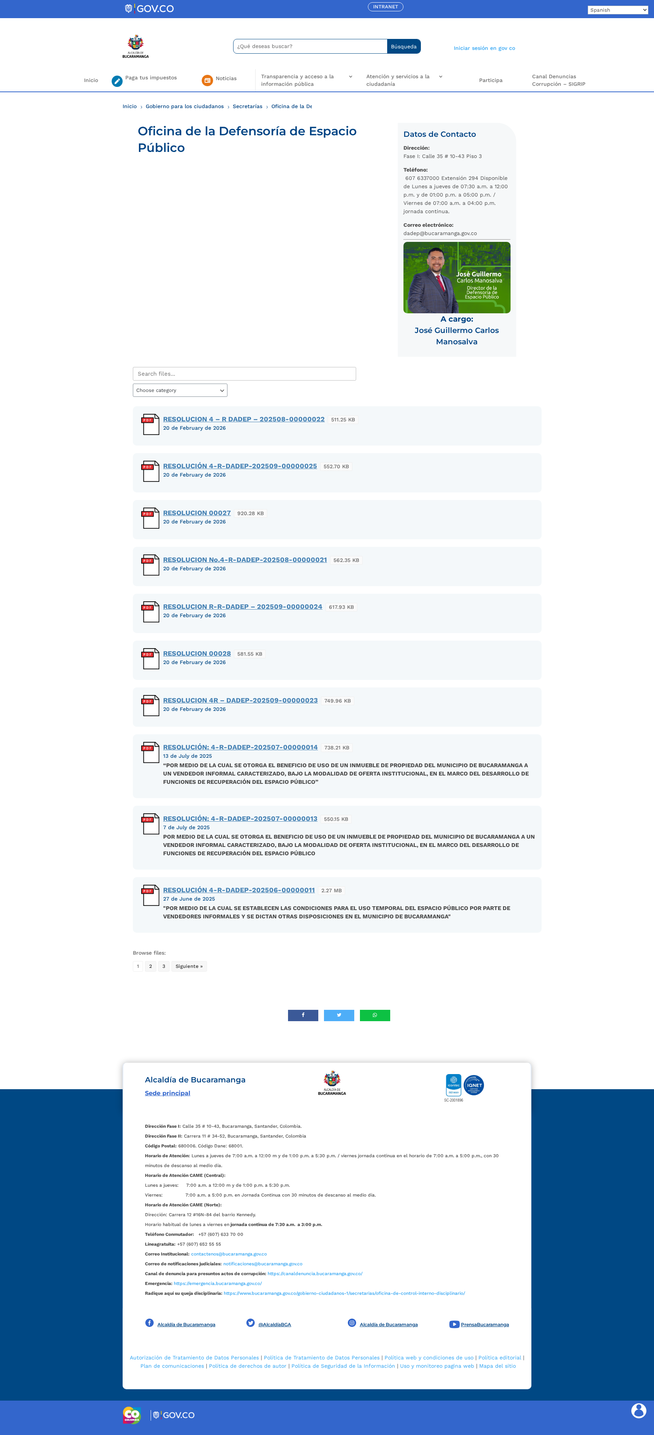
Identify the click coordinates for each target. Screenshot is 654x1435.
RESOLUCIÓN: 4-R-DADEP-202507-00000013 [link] (240, 818)
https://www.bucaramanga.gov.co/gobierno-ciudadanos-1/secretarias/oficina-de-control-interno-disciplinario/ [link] (344, 1293)
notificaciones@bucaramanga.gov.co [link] (262, 1263)
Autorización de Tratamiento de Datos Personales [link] (194, 1358)
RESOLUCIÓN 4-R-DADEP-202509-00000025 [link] (240, 466)
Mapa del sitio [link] (497, 1366)
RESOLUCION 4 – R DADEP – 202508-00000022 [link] (244, 419)
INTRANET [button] (385, 6)
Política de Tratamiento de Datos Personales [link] (322, 1358)
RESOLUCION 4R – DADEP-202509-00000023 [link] (240, 700)
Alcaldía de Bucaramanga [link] (186, 1324)
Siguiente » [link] (189, 966)
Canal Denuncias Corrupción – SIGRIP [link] (558, 80)
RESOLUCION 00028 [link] (197, 653)
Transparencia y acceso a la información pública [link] (297, 80)
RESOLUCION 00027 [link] (197, 513)
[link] (149, 13)
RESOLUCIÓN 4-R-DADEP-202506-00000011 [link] (239, 890)
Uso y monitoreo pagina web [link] (437, 1366)
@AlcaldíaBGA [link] (274, 1324)
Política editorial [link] (499, 1358)
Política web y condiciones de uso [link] (429, 1358)
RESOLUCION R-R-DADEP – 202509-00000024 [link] (242, 606)
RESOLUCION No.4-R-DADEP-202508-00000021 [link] (245, 559)
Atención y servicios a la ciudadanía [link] (398, 80)
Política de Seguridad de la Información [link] (343, 1366)
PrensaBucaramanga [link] (485, 1324)
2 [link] (150, 966)
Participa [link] (491, 80)
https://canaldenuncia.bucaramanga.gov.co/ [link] (315, 1273)
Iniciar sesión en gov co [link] (484, 48)
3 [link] (163, 966)
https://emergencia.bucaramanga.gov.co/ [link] (218, 1283)
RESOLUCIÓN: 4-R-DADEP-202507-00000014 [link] (240, 747)
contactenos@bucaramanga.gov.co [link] (229, 1254)
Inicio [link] (91, 80)
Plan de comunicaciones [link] (172, 1366)
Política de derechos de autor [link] (248, 1366)
